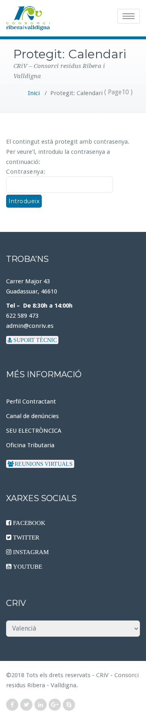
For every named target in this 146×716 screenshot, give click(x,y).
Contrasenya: (25, 171)
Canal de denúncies (32, 416)
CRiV (102, 675)
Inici (34, 93)
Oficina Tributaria (30, 445)
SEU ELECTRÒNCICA (33, 430)
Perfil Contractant (31, 401)
